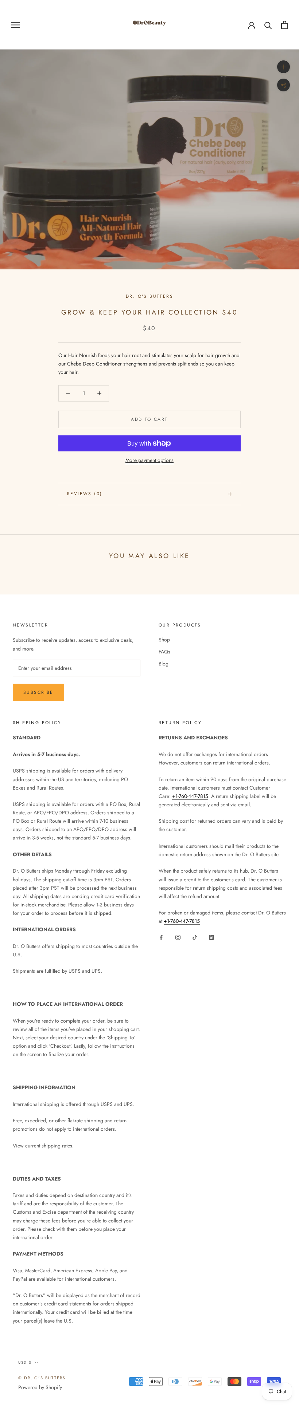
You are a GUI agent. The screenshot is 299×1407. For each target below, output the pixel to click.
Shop (164, 639)
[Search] (268, 25)
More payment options (149, 460)
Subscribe (38, 692)
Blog (163, 663)
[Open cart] (284, 25)
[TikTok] (194, 937)
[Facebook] (161, 937)
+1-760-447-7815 (190, 796)
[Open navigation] (15, 24)
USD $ (25, 1362)
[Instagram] (177, 937)
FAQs (164, 651)
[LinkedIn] (211, 937)
